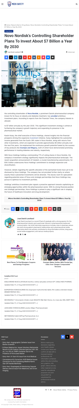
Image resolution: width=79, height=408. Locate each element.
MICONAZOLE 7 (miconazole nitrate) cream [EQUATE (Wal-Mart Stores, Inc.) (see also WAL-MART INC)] (39, 300)
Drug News (26, 25)
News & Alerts (16, 25)
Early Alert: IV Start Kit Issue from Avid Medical (19, 356)
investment (34, 138)
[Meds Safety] (15, 4)
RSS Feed (4, 337)
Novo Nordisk (33, 113)
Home (8, 25)
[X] (23, 234)
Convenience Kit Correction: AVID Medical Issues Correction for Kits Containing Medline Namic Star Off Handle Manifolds (20, 361)
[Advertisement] (39, 14)
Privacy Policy (72, 390)
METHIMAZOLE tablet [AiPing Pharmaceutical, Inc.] (21, 316)
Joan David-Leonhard (14, 52)
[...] (37, 285)
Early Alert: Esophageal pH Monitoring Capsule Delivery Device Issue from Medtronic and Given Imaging (20, 368)
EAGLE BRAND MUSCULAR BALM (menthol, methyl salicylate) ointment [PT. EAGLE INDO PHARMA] (38, 282)
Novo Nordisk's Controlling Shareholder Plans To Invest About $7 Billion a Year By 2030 (39, 199)
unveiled (54, 116)
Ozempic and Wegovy (28, 148)
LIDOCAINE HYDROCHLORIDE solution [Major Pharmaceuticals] (25, 308)
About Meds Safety (59, 390)
